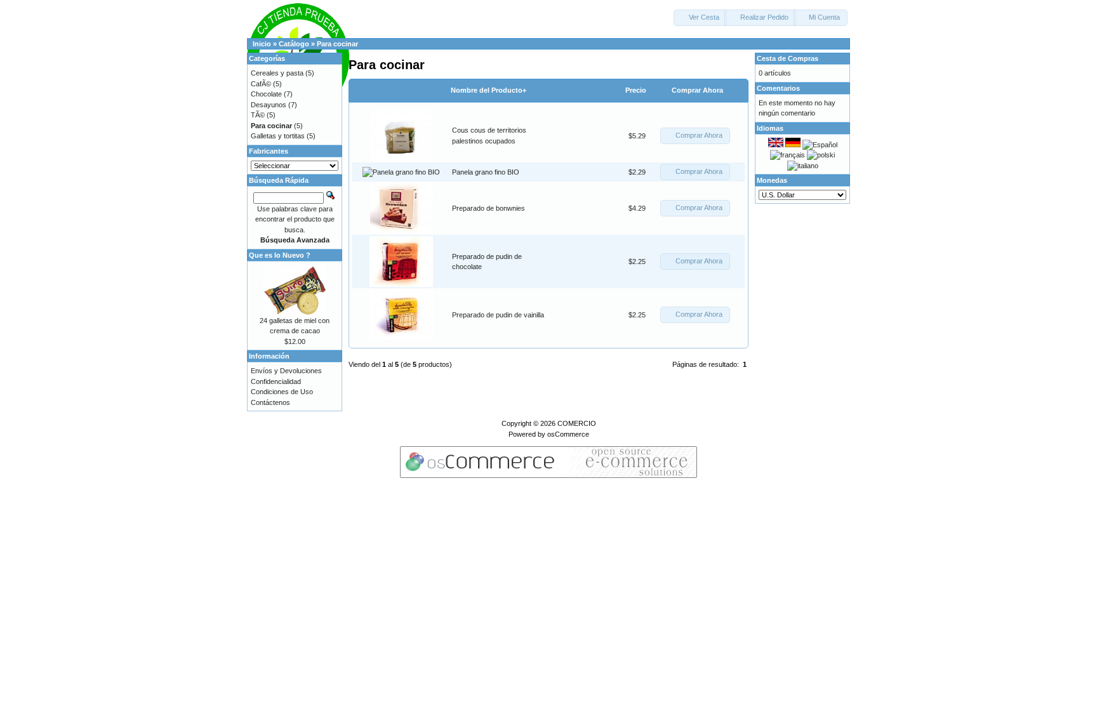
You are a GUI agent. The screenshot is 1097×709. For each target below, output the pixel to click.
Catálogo (294, 44)
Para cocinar (337, 44)
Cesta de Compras (787, 58)
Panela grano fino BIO (485, 172)
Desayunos (268, 105)
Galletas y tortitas (278, 136)
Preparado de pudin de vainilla (498, 315)
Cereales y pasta (277, 73)
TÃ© (258, 115)
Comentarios (778, 88)
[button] (700, 18)
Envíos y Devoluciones (286, 370)
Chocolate (266, 94)
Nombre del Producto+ (488, 90)
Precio (635, 90)
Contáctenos (270, 402)
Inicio (262, 44)
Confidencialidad (276, 381)
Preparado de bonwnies (488, 208)
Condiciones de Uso (282, 391)
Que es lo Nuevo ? (279, 255)
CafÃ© (261, 84)
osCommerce (568, 434)
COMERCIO (576, 423)
